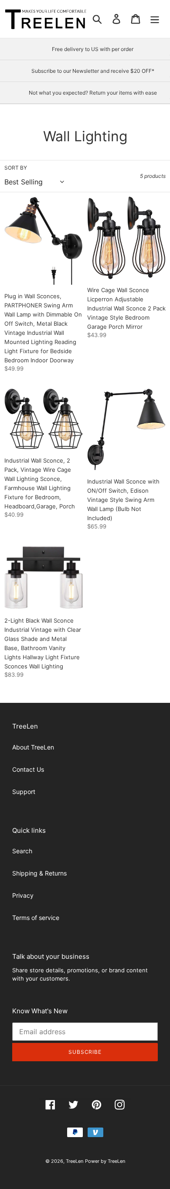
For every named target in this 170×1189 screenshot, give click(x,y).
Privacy (23, 895)
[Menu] (154, 19)
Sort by (15, 167)
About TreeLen (33, 747)
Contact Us (28, 769)
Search (22, 851)
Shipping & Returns (39, 873)
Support (23, 791)
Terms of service (35, 917)
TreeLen (74, 1161)
